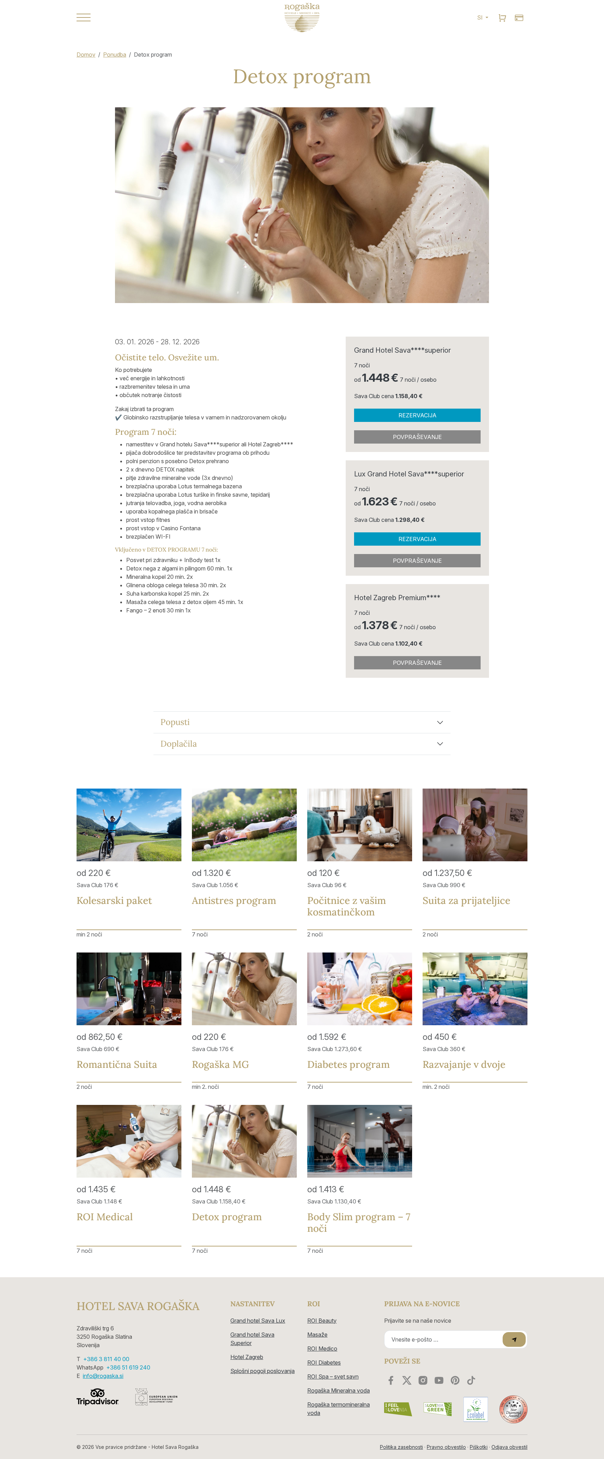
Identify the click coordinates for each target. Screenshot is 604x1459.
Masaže (317, 1334)
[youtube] (439, 1380)
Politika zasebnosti (401, 1447)
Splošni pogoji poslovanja (262, 1370)
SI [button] (480, 17)
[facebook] (390, 1380)
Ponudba (114, 54)
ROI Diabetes (324, 1362)
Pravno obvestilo (446, 1447)
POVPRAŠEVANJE (417, 436)
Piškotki (479, 1447)
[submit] (514, 1339)
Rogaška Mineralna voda (338, 1390)
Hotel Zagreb (246, 1356)
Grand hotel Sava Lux (257, 1320)
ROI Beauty (322, 1320)
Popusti (175, 722)
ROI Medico (322, 1348)
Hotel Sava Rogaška (138, 1306)
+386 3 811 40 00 (106, 1359)
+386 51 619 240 (128, 1367)
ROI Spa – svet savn (333, 1376)
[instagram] (423, 1380)
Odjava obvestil (509, 1447)
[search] (502, 17)
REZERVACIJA (417, 415)
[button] (148, 17)
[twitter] (407, 1380)
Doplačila (178, 743)
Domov (86, 54)
